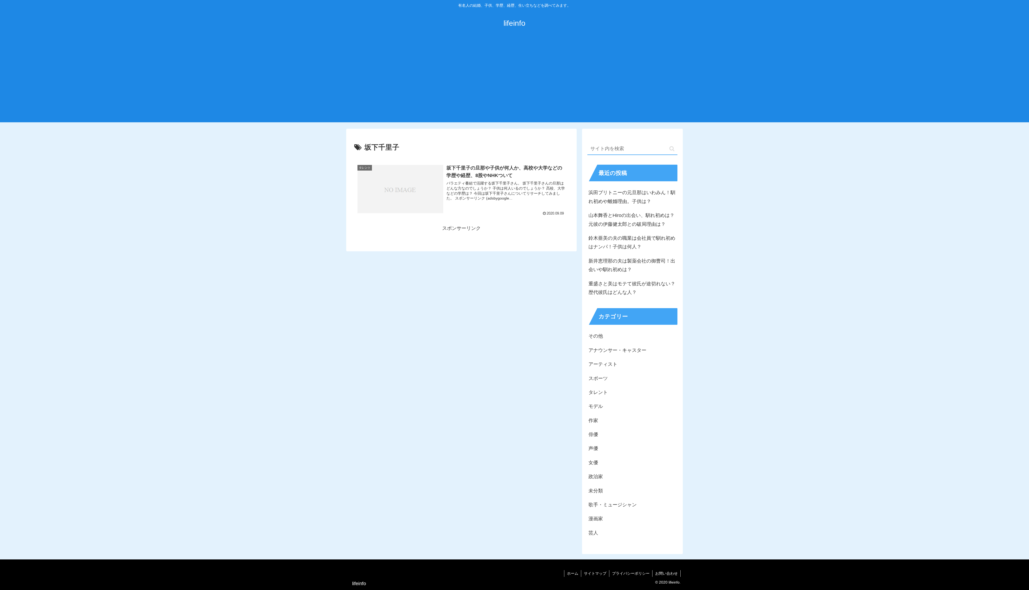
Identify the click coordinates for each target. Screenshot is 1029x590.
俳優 (593, 434)
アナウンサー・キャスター (617, 350)
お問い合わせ (666, 573)
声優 (593, 448)
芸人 (593, 533)
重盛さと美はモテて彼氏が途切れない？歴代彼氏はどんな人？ (631, 288)
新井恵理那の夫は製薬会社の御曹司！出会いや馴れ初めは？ (631, 265)
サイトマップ (595, 573)
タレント (598, 392)
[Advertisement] (514, 82)
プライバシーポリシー (631, 573)
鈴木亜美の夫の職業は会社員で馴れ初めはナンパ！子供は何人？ (631, 242)
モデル (595, 406)
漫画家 (595, 518)
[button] (672, 149)
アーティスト (602, 364)
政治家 (595, 476)
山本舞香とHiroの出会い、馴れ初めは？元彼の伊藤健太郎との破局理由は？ (631, 220)
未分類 (595, 490)
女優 (593, 462)
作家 (593, 420)
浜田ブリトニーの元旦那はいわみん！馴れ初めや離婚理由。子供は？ (631, 197)
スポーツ (598, 378)
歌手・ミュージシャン (612, 504)
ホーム (572, 573)
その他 (595, 336)
